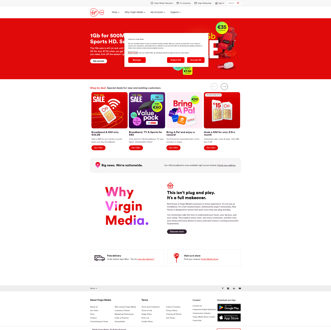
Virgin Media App (204, 3)
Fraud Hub (197, 320)
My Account (157, 12)
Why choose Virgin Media (125, 307)
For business (185, 3)
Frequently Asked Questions (204, 309)
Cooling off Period (173, 314)
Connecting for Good (99, 321)
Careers (93, 318)
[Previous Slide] (214, 87)
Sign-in (221, 3)
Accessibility (120, 321)
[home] (94, 288)
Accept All (195, 60)
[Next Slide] (224, 87)
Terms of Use (146, 310)
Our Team (94, 310)
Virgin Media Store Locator (204, 317)
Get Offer (98, 148)
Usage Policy (146, 314)
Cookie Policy (147, 321)
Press (92, 314)
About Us (94, 307)
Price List (145, 318)
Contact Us (197, 306)
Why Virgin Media (134, 12)
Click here (132, 53)
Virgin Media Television (163, 3)
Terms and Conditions (150, 307)
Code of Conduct (173, 307)
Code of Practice (122, 318)
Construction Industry (201, 313)
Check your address (226, 165)
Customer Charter (122, 310)
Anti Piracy (170, 318)
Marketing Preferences (124, 314)
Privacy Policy (171, 310)
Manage (137, 60)
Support (174, 12)
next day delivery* (146, 259)
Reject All (176, 60)
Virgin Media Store (209, 259)
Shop (114, 12)
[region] (165, 115)
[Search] (238, 3)
